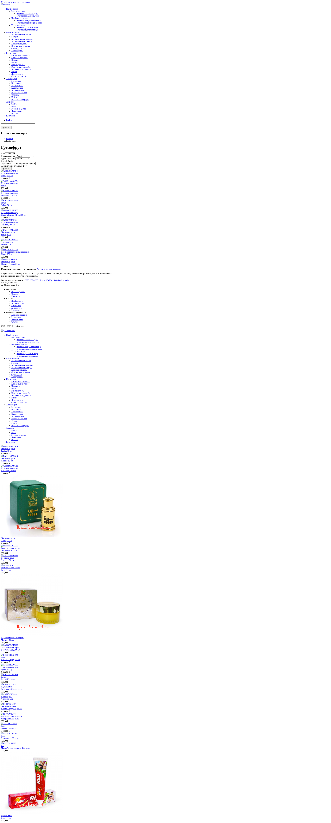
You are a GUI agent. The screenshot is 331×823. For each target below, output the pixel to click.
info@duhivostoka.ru (63, 280)
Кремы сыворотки (19, 58)
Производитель (8, 156)
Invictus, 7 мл (6, 244)
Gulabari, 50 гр (7, 560)
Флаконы (15, 95)
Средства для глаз (19, 76)
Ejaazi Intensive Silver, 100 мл (13, 215)
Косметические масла (20, 55)
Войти (9, 120)
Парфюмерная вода (19, 18)
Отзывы (14, 294)
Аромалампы (17, 85)
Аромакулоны (17, 90)
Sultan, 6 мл (6, 234)
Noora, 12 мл (6, 540)
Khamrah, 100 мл (8, 470)
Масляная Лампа (8, 706)
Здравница (16, 317)
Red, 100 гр (6, 818)
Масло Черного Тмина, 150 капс (15, 748)
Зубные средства (18, 109)
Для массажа (16, 111)
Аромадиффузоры (19, 44)
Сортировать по (8, 163)
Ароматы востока (19, 315)
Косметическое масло (10, 548)
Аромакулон (6, 696)
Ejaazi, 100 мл (7, 176)
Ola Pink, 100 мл (8, 225)
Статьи (14, 322)
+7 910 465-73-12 (46, 280)
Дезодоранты (17, 74)
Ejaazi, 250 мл (7, 254)
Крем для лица (7, 558)
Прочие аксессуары (20, 99)
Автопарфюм (17, 51)
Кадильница (6, 687)
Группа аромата (8, 158)
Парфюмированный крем (12, 638)
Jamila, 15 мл (6, 451)
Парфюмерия (12, 9)
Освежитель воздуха (10, 647)
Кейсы (14, 97)
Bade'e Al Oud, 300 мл (10, 650)
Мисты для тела (18, 65)
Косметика (11, 53)
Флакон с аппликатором (11, 716)
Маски (14, 62)
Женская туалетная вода (27, 27)
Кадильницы (17, 88)
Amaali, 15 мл (7, 461)
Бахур (3, 203)
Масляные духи (18, 11)
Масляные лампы (19, 92)
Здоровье (10, 102)
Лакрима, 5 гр (7, 699)
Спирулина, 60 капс (10, 738)
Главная (9, 139)
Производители (18, 292)
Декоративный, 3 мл (10, 718)
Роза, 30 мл (6, 570)
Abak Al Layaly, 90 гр (10, 660)
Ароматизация (12, 32)
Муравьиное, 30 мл (9, 550)
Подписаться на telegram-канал (50, 269)
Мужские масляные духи (28, 16)
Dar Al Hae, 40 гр (8, 679)
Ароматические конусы (21, 41)
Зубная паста (6, 815)
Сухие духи (16, 48)
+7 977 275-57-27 (30, 280)
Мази (13, 106)
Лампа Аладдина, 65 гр (11, 709)
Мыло (14, 71)
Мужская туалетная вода (27, 30)
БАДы (14, 104)
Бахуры (14, 37)
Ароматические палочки (22, 39)
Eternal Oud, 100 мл (9, 195)
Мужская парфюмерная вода (29, 23)
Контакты (10, 116)
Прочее (14, 113)
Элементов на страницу (11, 166)
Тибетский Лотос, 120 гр (12, 689)
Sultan (3, 185)
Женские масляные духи (27, 13)
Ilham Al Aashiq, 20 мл (10, 264)
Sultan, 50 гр (6, 205)
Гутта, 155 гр (6, 669)
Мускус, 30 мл (7, 640)
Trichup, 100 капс (8, 728)
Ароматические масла (21, 34)
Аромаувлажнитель (9, 667)
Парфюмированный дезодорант (15, 252)
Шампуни (15, 60)
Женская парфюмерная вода (29, 20)
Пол (3, 153)
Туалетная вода (18, 25)
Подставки (16, 83)
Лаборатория (17, 319)
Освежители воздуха (20, 46)
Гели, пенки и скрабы (21, 67)
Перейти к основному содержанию (16, 2)
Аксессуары (11, 78)
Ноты (3, 161)
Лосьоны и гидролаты (21, 69)
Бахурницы (16, 81)
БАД (3, 726)
